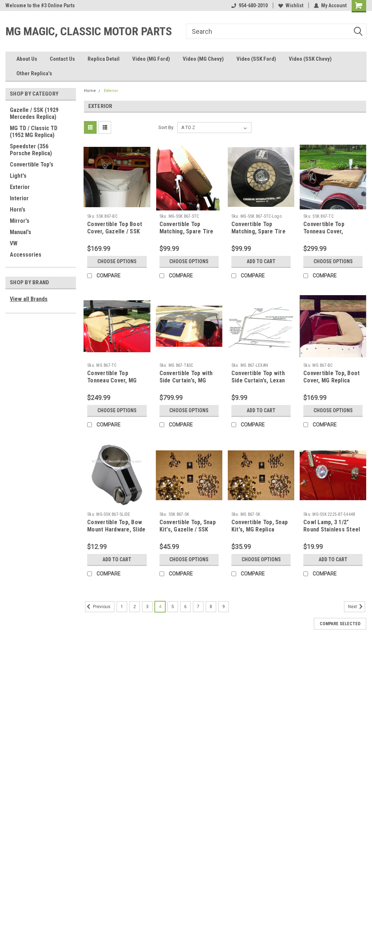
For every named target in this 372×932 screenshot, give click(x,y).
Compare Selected (340, 623)
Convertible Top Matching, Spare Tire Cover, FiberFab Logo (258, 231)
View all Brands (29, 299)
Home (90, 90)
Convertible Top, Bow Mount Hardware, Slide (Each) (116, 529)
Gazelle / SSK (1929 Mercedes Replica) (34, 113)
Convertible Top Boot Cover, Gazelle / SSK (114, 228)
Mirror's (19, 220)
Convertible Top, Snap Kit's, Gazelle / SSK (187, 526)
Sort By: (166, 127)
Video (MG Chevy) (203, 59)
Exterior (20, 187)
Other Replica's (34, 73)
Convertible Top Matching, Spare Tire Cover (186, 231)
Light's (18, 175)
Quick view (117, 205)
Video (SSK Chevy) (310, 59)
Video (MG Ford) (151, 59)
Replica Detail (104, 59)
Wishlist (294, 5)
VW (13, 243)
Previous (101, 607)
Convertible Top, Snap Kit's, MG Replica (259, 526)
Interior (19, 198)
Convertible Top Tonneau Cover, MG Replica (112, 380)
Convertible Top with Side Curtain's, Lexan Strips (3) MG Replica (258, 380)
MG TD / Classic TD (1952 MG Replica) (33, 131)
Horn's (17, 209)
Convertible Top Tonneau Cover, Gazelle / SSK (323, 231)
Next (353, 607)
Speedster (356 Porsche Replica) (31, 150)
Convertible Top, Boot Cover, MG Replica (331, 377)
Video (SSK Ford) (256, 59)
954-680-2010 (253, 5)
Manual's (20, 232)
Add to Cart (261, 261)
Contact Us (62, 59)
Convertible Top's (31, 164)
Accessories (25, 254)
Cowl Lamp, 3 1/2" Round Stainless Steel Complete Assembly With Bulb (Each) (331, 533)
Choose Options (117, 261)
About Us (26, 59)
